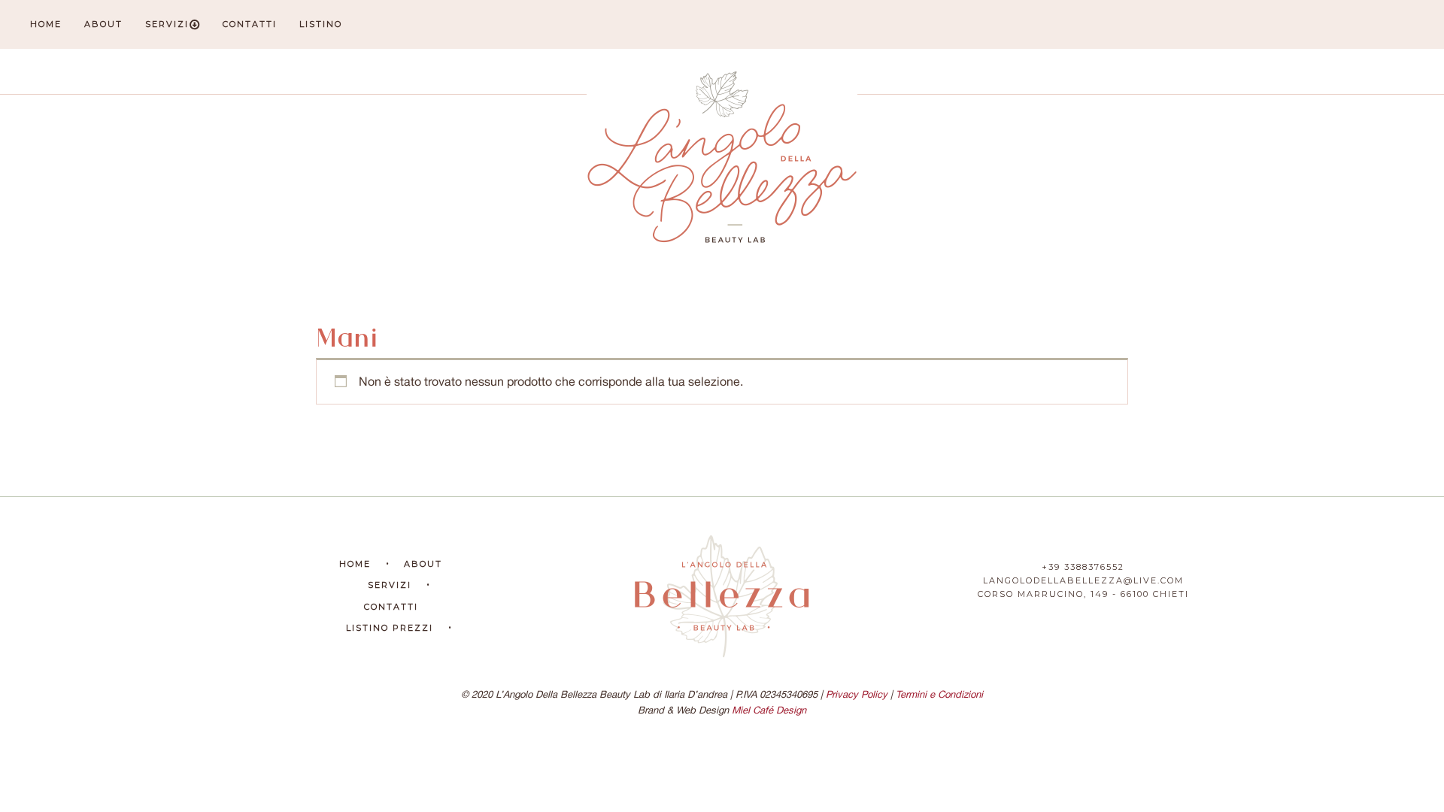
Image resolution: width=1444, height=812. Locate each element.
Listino (320, 24)
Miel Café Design (769, 710)
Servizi (167, 24)
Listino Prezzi (389, 628)
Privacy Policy (856, 694)
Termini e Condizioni (939, 694)
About (103, 24)
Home (46, 24)
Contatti (250, 24)
